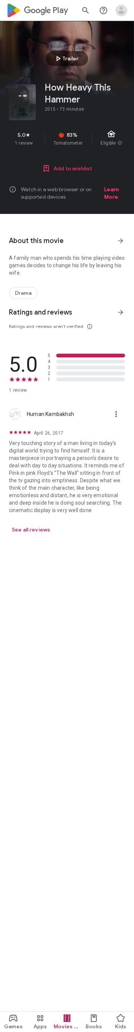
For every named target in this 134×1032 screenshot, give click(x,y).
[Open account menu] (121, 10)
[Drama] (23, 293)
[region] (67, 138)
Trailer (66, 58)
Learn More (111, 193)
